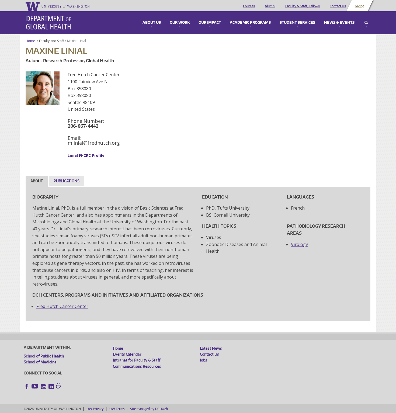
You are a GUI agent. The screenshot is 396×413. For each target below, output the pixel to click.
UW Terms (116, 409)
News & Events (339, 23)
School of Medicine (40, 362)
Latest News (211, 348)
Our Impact (210, 23)
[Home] (48, 22)
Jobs (203, 360)
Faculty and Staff (51, 41)
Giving (359, 6)
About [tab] (36, 181)
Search (366, 22)
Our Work (180, 23)
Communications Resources (137, 366)
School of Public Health (44, 356)
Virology (299, 244)
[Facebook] (27, 386)
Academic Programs (250, 23)
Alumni (270, 6)
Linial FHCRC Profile (86, 155)
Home (30, 41)
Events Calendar (127, 354)
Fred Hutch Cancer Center (62, 306)
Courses (249, 6)
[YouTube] (35, 386)
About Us (152, 23)
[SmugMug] (59, 386)
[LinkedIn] (51, 386)
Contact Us (338, 6)
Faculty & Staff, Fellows (302, 6)
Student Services (297, 23)
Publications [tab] (66, 181)
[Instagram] (43, 386)
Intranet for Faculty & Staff (136, 360)
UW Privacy (95, 409)
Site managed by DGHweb (149, 409)
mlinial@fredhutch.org (94, 143)
